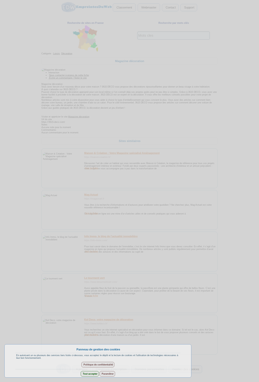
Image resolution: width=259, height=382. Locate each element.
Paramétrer (107, 373)
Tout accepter (89, 373)
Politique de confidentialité (98, 364)
